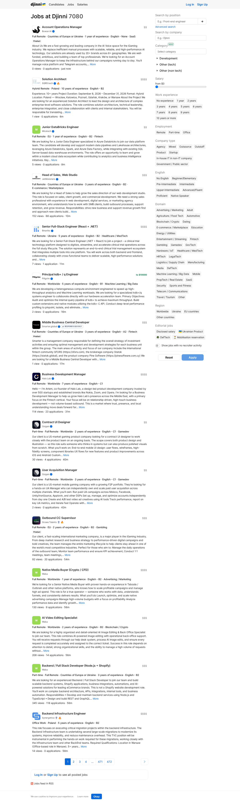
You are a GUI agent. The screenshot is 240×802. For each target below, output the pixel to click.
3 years (161, 106)
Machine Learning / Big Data (173, 273)
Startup (173, 152)
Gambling (162, 244)
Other (181, 297)
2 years (191, 100)
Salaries (82, 4)
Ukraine (176, 311)
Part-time (174, 132)
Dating (186, 221)
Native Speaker (180, 195)
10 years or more (166, 118)
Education (197, 227)
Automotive (193, 215)
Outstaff (199, 146)
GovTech (191, 244)
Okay (96, 796)
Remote (161, 132)
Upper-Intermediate (168, 189)
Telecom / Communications (172, 291)
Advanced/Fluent (192, 189)
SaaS (189, 279)
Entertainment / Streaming (172, 239)
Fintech (194, 239)
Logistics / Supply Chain (170, 262)
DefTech (172, 268)
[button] (93, 64)
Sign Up (202, 4)
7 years (161, 112)
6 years (197, 106)
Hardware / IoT (165, 250)
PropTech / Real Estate (170, 279)
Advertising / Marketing (170, 209)
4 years (173, 106)
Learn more (82, 796)
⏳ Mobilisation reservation (188, 337)
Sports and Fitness (180, 285)
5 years (185, 106)
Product (161, 152)
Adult (190, 209)
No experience (165, 100)
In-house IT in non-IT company (174, 158)
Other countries (165, 317)
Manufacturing (196, 262)
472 (109, 761)
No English (163, 178)
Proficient (162, 195)
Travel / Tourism (166, 297)
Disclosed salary (166, 331)
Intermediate (187, 184)
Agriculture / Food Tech (170, 215)
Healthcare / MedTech (190, 250)
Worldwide (162, 311)
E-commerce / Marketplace (172, 227)
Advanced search (165, 26)
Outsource (185, 146)
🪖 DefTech (163, 337)
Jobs (70, 4)
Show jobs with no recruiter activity (181, 345)
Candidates (56, 4)
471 (100, 761)
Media (160, 268)
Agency (161, 146)
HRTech (161, 256)
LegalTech (175, 256)
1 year (180, 100)
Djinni (38, 4)
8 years (172, 112)
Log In (190, 4)
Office (186, 132)
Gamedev (176, 244)
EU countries (191, 311)
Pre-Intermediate (166, 184)
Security (161, 285)
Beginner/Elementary (184, 178)
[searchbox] (180, 51)
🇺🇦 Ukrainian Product (191, 331)
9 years (185, 112)
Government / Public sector (172, 164)
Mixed (172, 146)
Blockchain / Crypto (168, 221)
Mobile (196, 273)
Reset (169, 357)
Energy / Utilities (166, 233)
